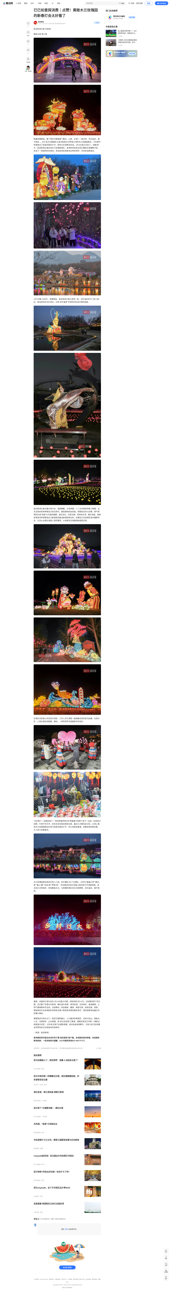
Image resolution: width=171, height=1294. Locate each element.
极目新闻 (36, 1148)
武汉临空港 (37, 1132)
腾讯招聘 (75, 1279)
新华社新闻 (37, 1100)
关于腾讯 (36, 1279)
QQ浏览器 (88, 1279)
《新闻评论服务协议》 (60, 1219)
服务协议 (51, 1279)
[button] (132, 17)
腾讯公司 (64, 1287)
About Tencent (44, 1279)
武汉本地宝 (37, 1180)
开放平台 (63, 1279)
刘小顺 (36, 1084)
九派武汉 (36, 1196)
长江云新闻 (37, 1068)
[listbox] (67, 1133)
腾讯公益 (81, 1279)
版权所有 (69, 1287)
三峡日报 (36, 1212)
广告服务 (69, 1279)
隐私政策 (57, 1279)
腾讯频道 (94, 1279)
